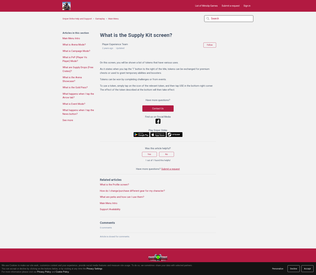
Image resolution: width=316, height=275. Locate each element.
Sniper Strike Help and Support (77, 18)
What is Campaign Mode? (76, 51)
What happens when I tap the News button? (78, 112)
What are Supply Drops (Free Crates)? (78, 69)
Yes (149, 154)
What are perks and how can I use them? (122, 196)
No (166, 154)
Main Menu (113, 18)
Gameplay (100, 18)
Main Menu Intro (71, 38)
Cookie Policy (62, 272)
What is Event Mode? (74, 103)
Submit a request (231, 5)
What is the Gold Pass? (75, 87)
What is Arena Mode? (74, 44)
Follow (210, 45)
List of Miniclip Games (206, 5)
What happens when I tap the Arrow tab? (78, 95)
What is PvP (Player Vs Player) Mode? (75, 59)
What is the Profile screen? (114, 184)
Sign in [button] (247, 5)
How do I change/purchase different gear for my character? (132, 190)
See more (68, 120)
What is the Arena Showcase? (72, 79)
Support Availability (110, 209)
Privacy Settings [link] (94, 268)
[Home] (66, 6)
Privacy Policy (44, 272)
